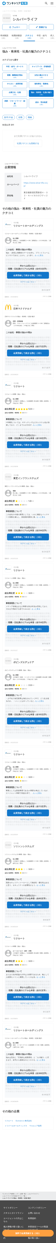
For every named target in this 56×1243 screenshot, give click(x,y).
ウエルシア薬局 (35, 1126)
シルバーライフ (33, 1194)
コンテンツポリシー (37, 1207)
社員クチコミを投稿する (28, 143)
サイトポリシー (10, 1207)
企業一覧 (23, 1194)
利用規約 (32, 1218)
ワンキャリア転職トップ (10, 1194)
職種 (30, 117)
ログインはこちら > (28, 282)
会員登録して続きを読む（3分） (28, 275)
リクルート (9, 1121)
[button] (28, 265)
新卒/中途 (8, 117)
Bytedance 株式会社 (24, 1121)
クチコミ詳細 (47, 296)
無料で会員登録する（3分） (28, 1233)
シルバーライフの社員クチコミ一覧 (13, 1196)
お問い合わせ (34, 1213)
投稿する (43, 27)
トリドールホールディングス (16, 1126)
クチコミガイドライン (13, 1213)
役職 (20, 117)
